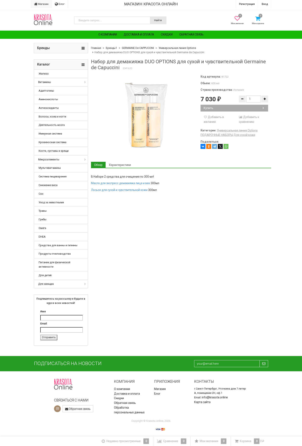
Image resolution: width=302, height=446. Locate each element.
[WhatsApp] (226, 146)
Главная (96, 47)
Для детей (45, 275)
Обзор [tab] (98, 165)
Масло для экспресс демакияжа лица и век (120, 183)
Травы (43, 210)
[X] (220, 146)
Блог (61, 4)
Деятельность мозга (52, 124)
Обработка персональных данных (129, 410)
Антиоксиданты (49, 107)
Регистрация (247, 4)
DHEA (42, 236)
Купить (208, 108)
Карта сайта (202, 402)
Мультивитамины (50, 167)
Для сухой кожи (244, 135)
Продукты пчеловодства (55, 253)
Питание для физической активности (54, 264)
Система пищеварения (53, 176)
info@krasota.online (215, 397)
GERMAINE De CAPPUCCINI (138, 47)
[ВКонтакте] (203, 146)
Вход (265, 4)
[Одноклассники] (208, 146)
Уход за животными (51, 202)
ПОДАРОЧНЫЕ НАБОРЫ (217, 135)
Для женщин (46, 283)
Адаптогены (46, 90)
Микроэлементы (48, 159)
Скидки (167, 34)
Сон (41, 193)
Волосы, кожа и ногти (52, 116)
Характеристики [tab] (120, 165)
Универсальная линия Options (177, 47)
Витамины (44, 82)
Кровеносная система (52, 142)
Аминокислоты (48, 99)
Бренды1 (111, 47)
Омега (42, 228)
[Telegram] (214, 146)
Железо (44, 73)
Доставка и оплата (139, 34)
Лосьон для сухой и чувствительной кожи (119, 190)
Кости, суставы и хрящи (54, 150)
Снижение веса (48, 185)
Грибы (42, 219)
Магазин (42, 4)
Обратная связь (191, 34)
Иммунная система (50, 133)
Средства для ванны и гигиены (58, 245)
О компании (107, 34)
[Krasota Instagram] (57, 408)
